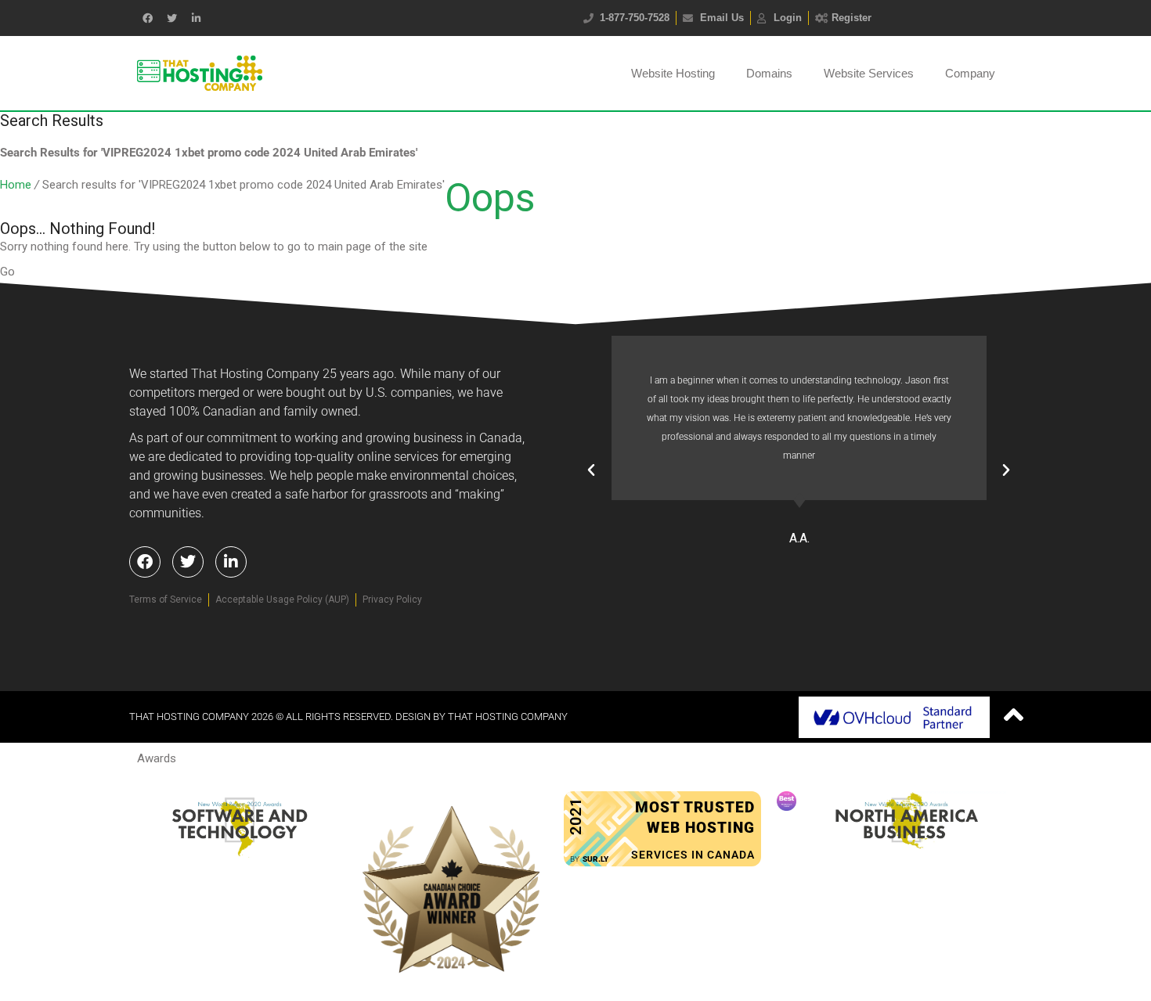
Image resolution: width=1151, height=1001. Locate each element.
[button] (591, 470)
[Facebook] (145, 562)
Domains (769, 73)
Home (15, 185)
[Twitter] (171, 18)
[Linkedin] (196, 18)
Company (970, 73)
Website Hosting (673, 73)
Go (7, 272)
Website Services (869, 73)
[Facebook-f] (147, 18)
